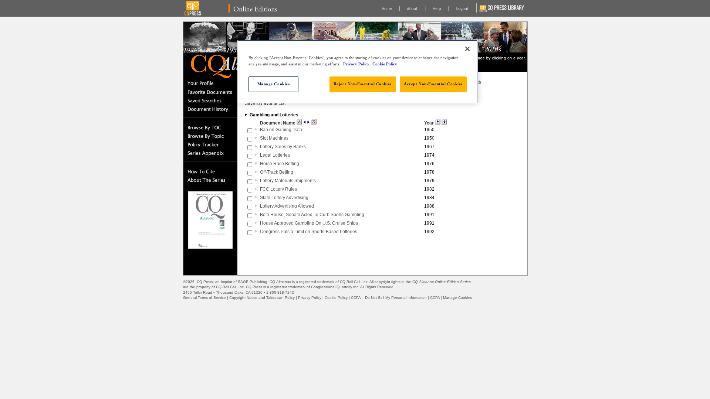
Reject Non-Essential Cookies (363, 84)
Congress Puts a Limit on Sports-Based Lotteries (308, 231)
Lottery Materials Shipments (288, 180)
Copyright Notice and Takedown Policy (262, 298)
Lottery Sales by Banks (283, 146)
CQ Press (205, 282)
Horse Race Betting (279, 163)
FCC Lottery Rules (278, 189)
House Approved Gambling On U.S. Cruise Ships (309, 223)
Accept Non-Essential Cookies (433, 84)
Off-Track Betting (276, 172)
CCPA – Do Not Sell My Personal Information (389, 298)
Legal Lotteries (275, 155)
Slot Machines (274, 138)
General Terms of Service (204, 298)
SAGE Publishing (252, 282)
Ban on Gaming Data (281, 129)
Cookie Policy (336, 298)
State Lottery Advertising (284, 197)
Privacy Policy (309, 298)
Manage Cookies (457, 298)
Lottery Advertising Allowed (287, 206)
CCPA (435, 298)
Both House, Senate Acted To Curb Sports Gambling (312, 214)
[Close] (467, 49)
